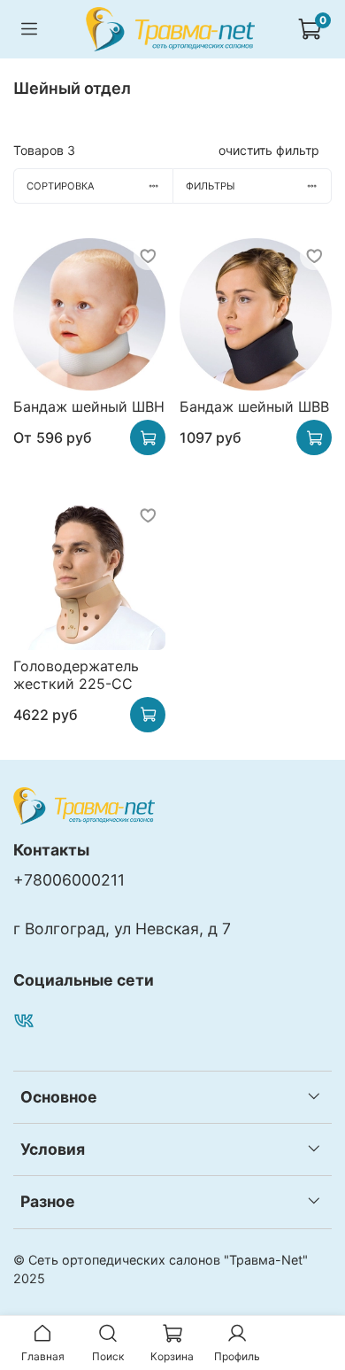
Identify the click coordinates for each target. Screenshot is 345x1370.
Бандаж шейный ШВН (89, 406)
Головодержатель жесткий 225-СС (76, 675)
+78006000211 (69, 880)
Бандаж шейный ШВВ (254, 406)
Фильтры (210, 186)
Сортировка (61, 186)
